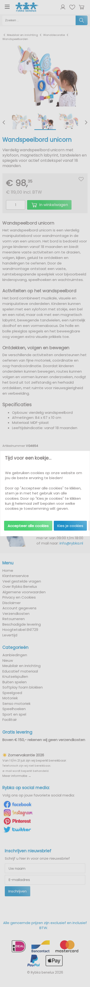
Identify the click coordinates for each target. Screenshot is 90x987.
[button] (28, 526)
